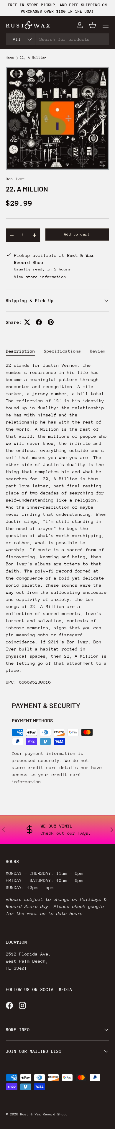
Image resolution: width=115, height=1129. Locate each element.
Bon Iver (15, 179)
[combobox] (57, 39)
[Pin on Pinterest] (51, 322)
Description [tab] (20, 350)
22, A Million (33, 58)
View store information (40, 277)
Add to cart (77, 234)
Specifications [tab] (62, 350)
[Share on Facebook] (39, 322)
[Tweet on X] (27, 322)
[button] (92, 25)
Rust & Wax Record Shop (43, 1114)
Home (10, 58)
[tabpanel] (57, 524)
